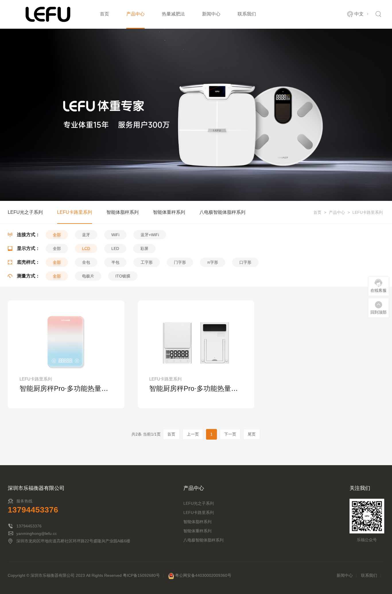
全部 (57, 234)
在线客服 (378, 290)
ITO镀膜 (122, 276)
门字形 (180, 262)
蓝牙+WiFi (150, 234)
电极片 (88, 276)
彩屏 (144, 248)
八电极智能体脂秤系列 (275, 21)
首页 (104, 13)
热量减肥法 (173, 13)
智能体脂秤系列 (122, 212)
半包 (115, 262)
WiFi (115, 234)
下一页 (230, 434)
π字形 (212, 262)
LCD (86, 248)
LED (115, 248)
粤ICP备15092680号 (141, 575)
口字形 (245, 262)
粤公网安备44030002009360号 (203, 575)
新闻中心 (211, 13)
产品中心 (135, 13)
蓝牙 (86, 234)
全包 (86, 262)
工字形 (147, 262)
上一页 (193, 434)
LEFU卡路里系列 (367, 212)
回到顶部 (378, 312)
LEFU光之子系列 (25, 212)
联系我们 (247, 13)
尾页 (252, 434)
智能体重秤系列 (169, 212)
